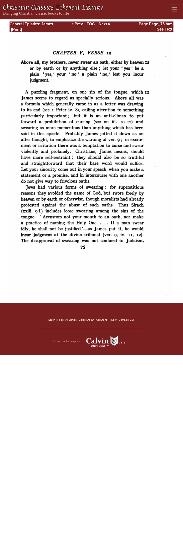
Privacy (113, 319)
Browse (73, 319)
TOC (91, 24)
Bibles (82, 319)
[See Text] (164, 29)
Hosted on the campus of (67, 341)
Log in (51, 319)
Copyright (101, 319)
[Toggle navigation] (174, 9)
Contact (123, 319)
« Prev (77, 24)
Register (61, 319)
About (90, 319)
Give (132, 319)
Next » (104, 24)
